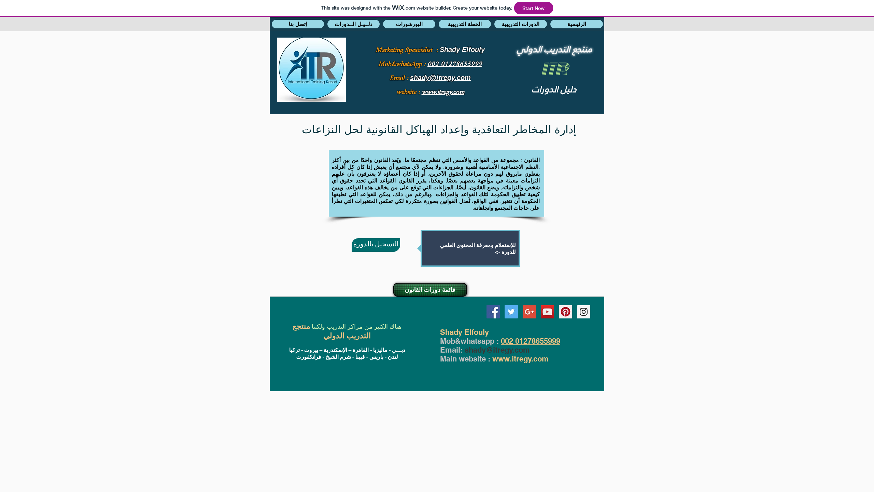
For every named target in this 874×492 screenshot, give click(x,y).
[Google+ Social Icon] (529, 311)
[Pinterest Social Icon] (565, 311)
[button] (298, 24)
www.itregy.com (520, 358)
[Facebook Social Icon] (493, 311)
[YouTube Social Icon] (547, 311)
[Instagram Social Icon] (583, 311)
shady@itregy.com (497, 349)
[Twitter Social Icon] (511, 311)
